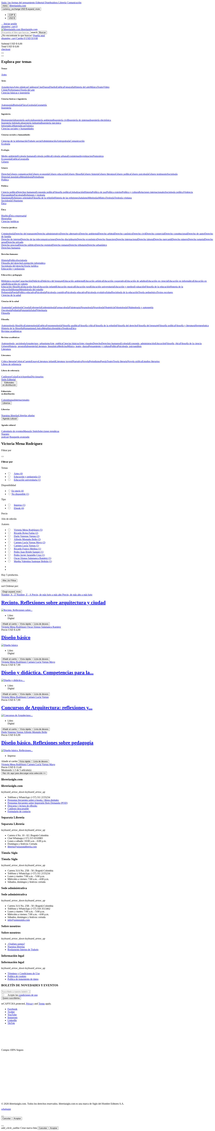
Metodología (26, 177)
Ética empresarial (17, 215)
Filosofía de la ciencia (191, 343)
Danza (46, 87)
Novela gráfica (134, 361)
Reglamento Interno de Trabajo (23, 949)
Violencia (188, 192)
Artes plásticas (21, 87)
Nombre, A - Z (9, 594)
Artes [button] (4, 74)
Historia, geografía (18, 346)
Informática (7, 125)
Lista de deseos (41, 624)
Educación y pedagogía (27, 476)
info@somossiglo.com (19, 920)
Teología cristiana (123, 197)
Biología (17, 105)
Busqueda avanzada (19, 437)
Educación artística (93, 281)
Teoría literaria (120, 361)
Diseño (52, 87)
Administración (49, 141)
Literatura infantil (47, 361)
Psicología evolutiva (96, 292)
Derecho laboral (146, 239)
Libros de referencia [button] (11, 364)
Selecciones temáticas (48, 431)
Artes (18, 473)
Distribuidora (51, 2)
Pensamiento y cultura (99, 346)
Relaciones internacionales (152, 192)
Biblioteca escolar (10, 281)
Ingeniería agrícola (24, 120)
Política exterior (114, 192)
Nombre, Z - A (24, 594)
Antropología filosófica (12, 325)
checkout (5, 49)
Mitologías (93, 197)
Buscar (42, 32)
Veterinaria (41, 310)
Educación (160, 343)
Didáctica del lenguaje (52, 281)
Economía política (45, 192)
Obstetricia (109, 307)
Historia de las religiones (66, 197)
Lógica (38, 328)
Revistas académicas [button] (11, 331)
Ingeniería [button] (6, 107)
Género (5, 346)
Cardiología (17, 307)
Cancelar (7, 1118)
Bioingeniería (8, 120)
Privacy (30, 1003)
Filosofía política (62, 192)
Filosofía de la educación (157, 286)
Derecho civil (139, 233)
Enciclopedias (24, 376)
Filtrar (9, 580)
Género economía (40, 174)
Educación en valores (17, 284)
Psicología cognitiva (56, 292)
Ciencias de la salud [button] (11, 295)
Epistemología (31, 325)
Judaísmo (83, 197)
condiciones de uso (28, 995)
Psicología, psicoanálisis (129, 346)
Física (24, 105)
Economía (6, 159)
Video (106, 87)
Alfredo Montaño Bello (27, 539)
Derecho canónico (123, 233)
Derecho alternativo (69, 233)
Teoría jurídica (31, 266)
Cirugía (26, 307)
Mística (102, 197)
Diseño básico (15, 637)
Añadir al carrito (10, 624)
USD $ (12, 18)
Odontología (121, 307)
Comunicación (74, 2)
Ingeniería (32, 346)
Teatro (100, 87)
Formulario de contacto (19, 811)
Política (13, 260)
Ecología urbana (59, 156)
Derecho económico (87, 239)
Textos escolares (165, 292)
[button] (9, 23)
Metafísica (47, 328)
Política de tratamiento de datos (23, 979)
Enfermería (35, 307)
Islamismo (6, 197)
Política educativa (27, 292)
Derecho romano (60, 245)
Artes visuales (86, 343)
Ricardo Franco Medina (27, 548)
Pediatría (16, 310)
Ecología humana (26, 156)
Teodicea (66, 328)
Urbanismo (17, 200)
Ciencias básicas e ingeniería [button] (15, 92)
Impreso (19, 505)
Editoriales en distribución (9, 383)
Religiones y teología (34, 195)
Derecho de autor (195, 233)
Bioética (5, 215)
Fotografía (69, 87)
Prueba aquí (39, 35)
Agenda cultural (10, 418)
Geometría (41, 105)
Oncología (6, 310)
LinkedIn (12, 1020)
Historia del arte (82, 87)
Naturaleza (98, 156)
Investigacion (86, 156)
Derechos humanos (26, 192)
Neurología (98, 307)
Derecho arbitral (106, 233)
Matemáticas (19, 125)
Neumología (87, 307)
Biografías (6, 218)
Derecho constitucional (175, 233)
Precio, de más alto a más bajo (77, 594)
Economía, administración (142, 343)
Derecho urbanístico (97, 245)
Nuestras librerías (9, 415)
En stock (17, 491)
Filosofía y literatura (185, 325)
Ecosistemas (74, 156)
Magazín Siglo (30, 431)
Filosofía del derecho (11, 263)
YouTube (12, 1014)
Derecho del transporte (25, 233)
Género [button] (5, 161)
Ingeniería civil (60, 120)
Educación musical (65, 286)
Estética (60, 87)
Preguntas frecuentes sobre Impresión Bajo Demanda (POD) (38, 803)
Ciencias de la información (14, 141)
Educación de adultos (136, 281)
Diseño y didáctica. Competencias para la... (47, 672)
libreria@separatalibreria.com (22, 846)
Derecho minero (180, 239)
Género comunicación (21, 174)
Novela (85, 361)
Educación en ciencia (157, 281)
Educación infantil (47, 286)
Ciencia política (9, 192)
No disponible (20, 494)
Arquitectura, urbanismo (38, 343)
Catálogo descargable (18, 808)
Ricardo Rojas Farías (26, 533)
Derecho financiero (106, 239)
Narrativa (77, 361)
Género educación (58, 174)
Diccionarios (37, 376)
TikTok (11, 1023)
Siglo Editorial (8, 379)
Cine (40, 87)
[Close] (2, 55)
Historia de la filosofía (12, 328)
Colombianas (7, 400)
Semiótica (57, 328)
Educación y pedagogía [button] (13, 268)
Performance (14, 90)
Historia (5, 177)
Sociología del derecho (12, 266)
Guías (14, 376)
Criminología (7, 233)
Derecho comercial (155, 233)
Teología (110, 197)
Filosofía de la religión (105, 325)
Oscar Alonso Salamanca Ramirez (32, 558)
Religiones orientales (21, 197)
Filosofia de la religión (43, 197)
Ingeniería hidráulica (11, 123)
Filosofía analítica (70, 325)
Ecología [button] (5, 144)
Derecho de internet (11, 239)
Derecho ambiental (88, 233)
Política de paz (99, 192)
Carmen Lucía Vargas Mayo (29, 542)
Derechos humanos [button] (10, 247)
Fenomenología (54, 325)
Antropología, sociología (13, 343)
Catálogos (33, 87)
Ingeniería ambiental (43, 120)
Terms (42, 1003)
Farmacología (62, 307)
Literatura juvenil (64, 361)
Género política (123, 174)
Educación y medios (124, 286)
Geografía (24, 159)
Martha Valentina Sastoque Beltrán (33, 561)
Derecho (5, 174)
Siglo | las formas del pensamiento (18, 2)
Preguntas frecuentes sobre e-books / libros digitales (33, 800)
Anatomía (6, 307)
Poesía (15, 292)
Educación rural (83, 286)
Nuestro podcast (5, 435)
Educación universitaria (102, 286)
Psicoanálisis (7, 195)
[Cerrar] (2, 1116)
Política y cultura (130, 192)
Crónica (20, 361)
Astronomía (7, 105)
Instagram (12, 1017)
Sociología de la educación (125, 292)
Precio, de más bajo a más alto (47, 594)
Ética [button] (3, 203)
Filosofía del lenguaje (147, 325)
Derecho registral (43, 245)
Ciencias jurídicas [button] (10, 221)
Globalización (77, 192)
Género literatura (107, 174)
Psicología (19, 195)
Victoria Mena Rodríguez (28, 530)
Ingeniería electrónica (100, 120)
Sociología (172, 174)
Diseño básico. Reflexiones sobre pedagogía (47, 742)
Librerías (6, 403)
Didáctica (36, 281)
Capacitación (25, 281)
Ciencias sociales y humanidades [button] (17, 128)
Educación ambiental (73, 281)
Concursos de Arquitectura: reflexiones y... (46, 707)
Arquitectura (7, 87)
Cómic (4, 90)
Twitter (11, 1012)
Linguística (14, 177)
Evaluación (139, 286)
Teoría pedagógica (147, 292)
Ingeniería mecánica (51, 123)
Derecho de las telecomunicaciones (38, 239)
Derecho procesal (10, 245)
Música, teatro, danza (77, 346)
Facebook (12, 1009)
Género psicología (140, 174)
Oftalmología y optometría (140, 307)
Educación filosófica (11, 286)
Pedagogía (6, 292)
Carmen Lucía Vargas (26, 545)
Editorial (40, 2)
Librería (62, 2)
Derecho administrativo (48, 233)
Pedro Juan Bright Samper (28, 552)
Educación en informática (180, 281)
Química (29, 125)
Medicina (62, 346)
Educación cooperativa (114, 281)
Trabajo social (35, 141)
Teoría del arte (27, 90)
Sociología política (174, 192)
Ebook (19, 508)
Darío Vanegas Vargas (26, 536)
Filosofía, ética (173, 343)
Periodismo (38, 177)
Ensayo (34, 361)
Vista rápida (25, 624)
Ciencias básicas (71, 343)
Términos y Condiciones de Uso (24, 973)
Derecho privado (15, 242)
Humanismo (29, 328)
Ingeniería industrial (31, 123)
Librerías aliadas (26, 415)
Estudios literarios (151, 361)
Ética (73, 328)
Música (93, 87)
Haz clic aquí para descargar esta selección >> (24, 773)
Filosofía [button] (5, 313)
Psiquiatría (25, 310)
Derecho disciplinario (66, 239)
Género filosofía (75, 174)
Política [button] (5, 179)
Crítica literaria (8, 361)
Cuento (27, 361)
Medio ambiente (9, 156)
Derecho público (27, 245)
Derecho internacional (127, 239)
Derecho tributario (78, 245)
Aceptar (17, 1118)
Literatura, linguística (47, 346)
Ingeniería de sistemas (79, 120)
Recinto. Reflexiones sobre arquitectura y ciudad (53, 602)
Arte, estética (56, 343)
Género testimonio (158, 174)
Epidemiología (48, 307)
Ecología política (43, 156)
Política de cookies (17, 976)
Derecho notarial (196, 239)
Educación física (30, 286)
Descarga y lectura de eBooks (22, 805)
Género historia (91, 174)
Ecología (124, 343)
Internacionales (21, 400)
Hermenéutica (202, 325)
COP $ (12, 15)
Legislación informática (33, 263)
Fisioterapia (75, 307)
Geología (31, 105)
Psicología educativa (76, 292)
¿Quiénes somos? (16, 944)
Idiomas (15, 289)
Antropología (63, 141)
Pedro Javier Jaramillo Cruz (29, 555)
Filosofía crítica (86, 325)
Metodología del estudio (31, 289)
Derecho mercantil (163, 239)
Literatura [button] (6, 349)
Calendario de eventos (12, 431)
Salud (109, 292)
